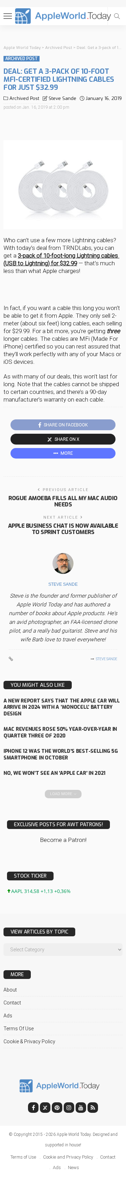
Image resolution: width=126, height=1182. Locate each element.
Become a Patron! (63, 839)
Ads (8, 1015)
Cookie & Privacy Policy (29, 1041)
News (73, 1167)
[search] (117, 16)
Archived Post (21, 59)
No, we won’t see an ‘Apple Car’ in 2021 (54, 773)
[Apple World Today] (63, 15)
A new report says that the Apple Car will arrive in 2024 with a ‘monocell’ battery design (62, 708)
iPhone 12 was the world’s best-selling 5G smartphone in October (61, 754)
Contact (12, 1003)
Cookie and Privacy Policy (68, 1157)
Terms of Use (19, 1028)
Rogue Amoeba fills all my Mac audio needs (62, 501)
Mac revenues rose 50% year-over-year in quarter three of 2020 (60, 732)
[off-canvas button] (8, 16)
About (10, 990)
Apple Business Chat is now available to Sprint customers (63, 529)
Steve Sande (62, 98)
